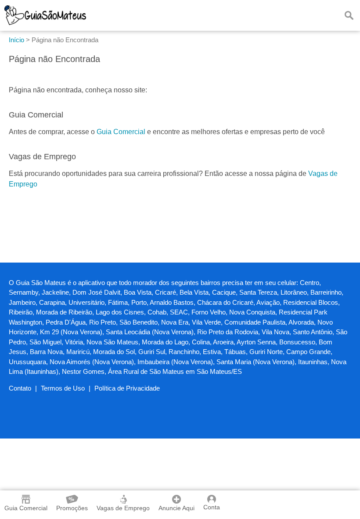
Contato (20, 388)
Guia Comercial (121, 131)
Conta (211, 507)
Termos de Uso (63, 388)
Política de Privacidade (127, 388)
